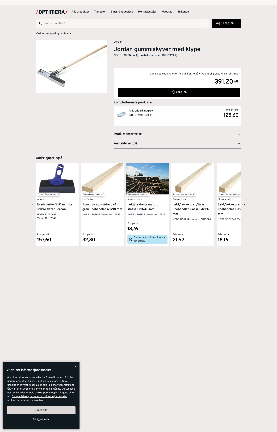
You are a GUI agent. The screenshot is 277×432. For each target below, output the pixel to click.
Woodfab (167, 12)
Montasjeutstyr (147, 12)
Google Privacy (20, 396)
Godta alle (41, 410)
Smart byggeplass (122, 12)
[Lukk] (75, 366)
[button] (177, 134)
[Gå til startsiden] (52, 12)
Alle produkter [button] (80, 12)
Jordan (118, 41)
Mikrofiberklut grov (141, 111)
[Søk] (39, 23)
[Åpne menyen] (236, 12)
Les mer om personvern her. (27, 400)
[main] (41, 395)
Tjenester (100, 12)
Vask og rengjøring (47, 33)
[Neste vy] (33, 204)
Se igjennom (41, 419)
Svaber (67, 33)
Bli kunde (183, 12)
